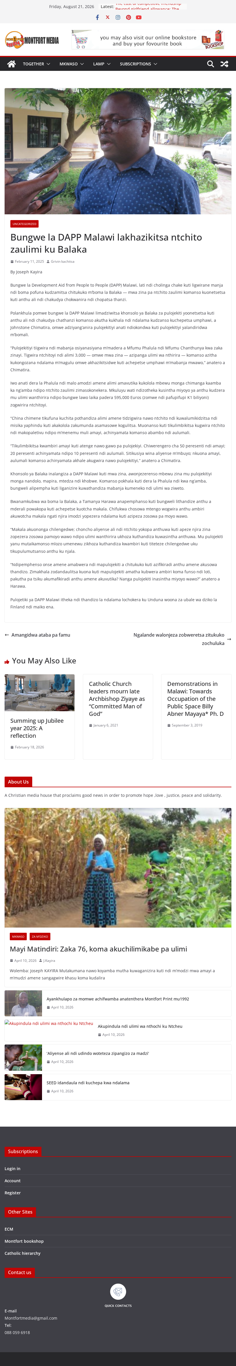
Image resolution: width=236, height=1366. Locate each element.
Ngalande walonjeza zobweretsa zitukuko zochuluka (179, 639)
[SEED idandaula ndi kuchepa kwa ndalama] (23, 1087)
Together (33, 64)
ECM (9, 1229)
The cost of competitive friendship (148, 6)
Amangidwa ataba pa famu (41, 635)
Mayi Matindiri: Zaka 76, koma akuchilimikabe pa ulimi (98, 948)
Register (13, 1192)
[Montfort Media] (11, 64)
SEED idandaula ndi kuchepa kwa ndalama (88, 1082)
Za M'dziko (40, 936)
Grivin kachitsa (63, 261)
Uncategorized (24, 224)
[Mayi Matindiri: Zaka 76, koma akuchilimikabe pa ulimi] (118, 867)
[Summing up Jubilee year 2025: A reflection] (40, 678)
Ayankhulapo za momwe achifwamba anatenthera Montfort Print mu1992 (118, 999)
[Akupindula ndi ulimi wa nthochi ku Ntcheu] (49, 1030)
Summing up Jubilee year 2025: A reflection (37, 728)
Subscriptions (135, 64)
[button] (47, 64)
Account (13, 1180)
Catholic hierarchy (23, 1253)
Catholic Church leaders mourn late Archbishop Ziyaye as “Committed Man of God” (117, 699)
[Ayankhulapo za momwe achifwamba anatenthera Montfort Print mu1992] (23, 1003)
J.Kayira (49, 960)
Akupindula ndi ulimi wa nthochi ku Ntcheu (140, 1026)
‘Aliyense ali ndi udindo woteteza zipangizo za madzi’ (98, 1053)
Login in (12, 1168)
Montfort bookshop (24, 1241)
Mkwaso (69, 64)
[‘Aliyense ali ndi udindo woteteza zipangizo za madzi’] (23, 1057)
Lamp (98, 64)
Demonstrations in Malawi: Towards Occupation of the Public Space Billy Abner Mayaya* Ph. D (195, 699)
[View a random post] (224, 64)
